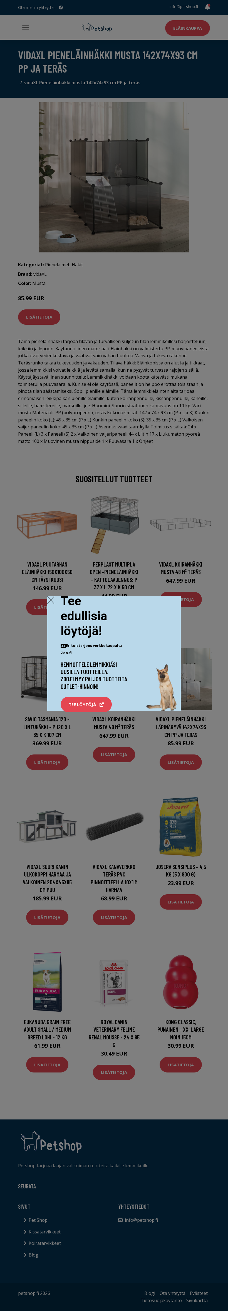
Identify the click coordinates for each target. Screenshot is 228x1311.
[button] (86, 704)
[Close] (50, 600)
